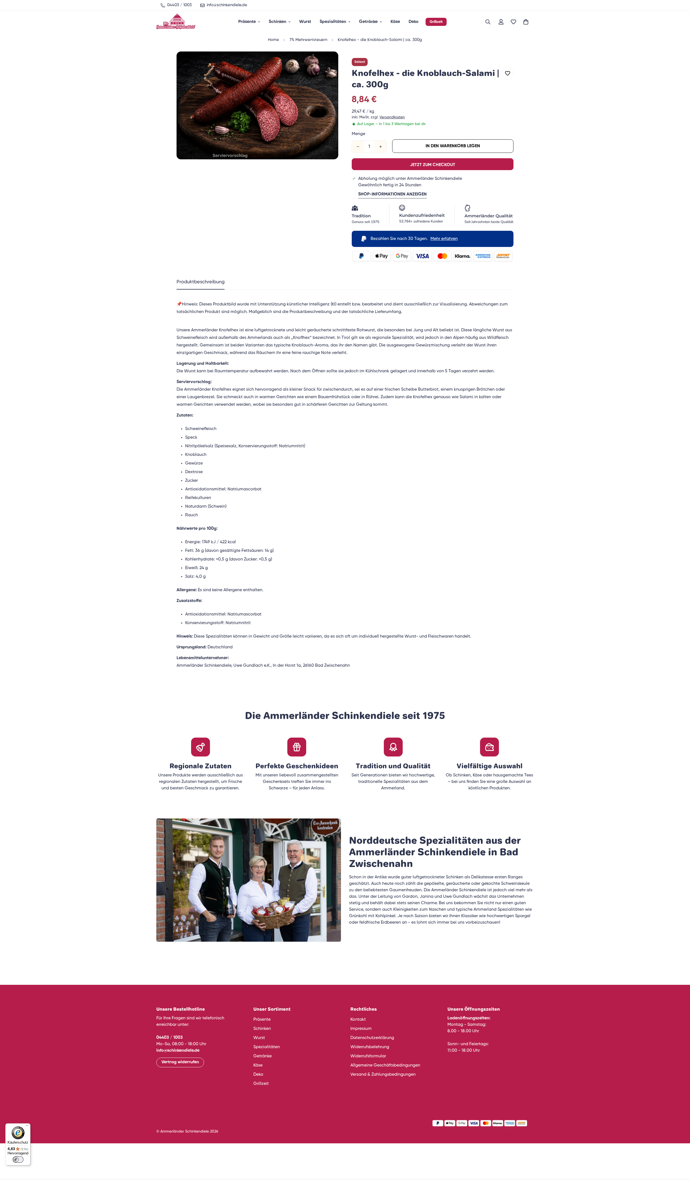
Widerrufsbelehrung (369, 1047)
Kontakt (358, 1019)
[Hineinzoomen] (327, 63)
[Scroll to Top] (679, 1150)
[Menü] (27, 1126)
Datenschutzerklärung (372, 1038)
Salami (359, 62)
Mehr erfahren (444, 239)
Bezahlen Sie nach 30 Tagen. (414, 239)
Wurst (305, 22)
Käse (395, 22)
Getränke (368, 22)
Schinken (277, 22)
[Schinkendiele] (175, 22)
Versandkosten (392, 117)
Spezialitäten (333, 22)
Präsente (247, 22)
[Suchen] (488, 22)
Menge (358, 134)
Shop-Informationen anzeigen (392, 194)
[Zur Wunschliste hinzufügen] (507, 73)
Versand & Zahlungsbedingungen (383, 1074)
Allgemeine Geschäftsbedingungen (385, 1065)
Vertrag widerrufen (180, 1062)
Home (273, 40)
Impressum (361, 1029)
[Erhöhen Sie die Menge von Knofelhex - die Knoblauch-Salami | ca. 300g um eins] (381, 147)
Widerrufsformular (368, 1056)
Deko (414, 22)
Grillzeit (436, 22)
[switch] (18, 1159)
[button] (526, 22)
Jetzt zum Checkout (432, 165)
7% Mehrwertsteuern (308, 40)
